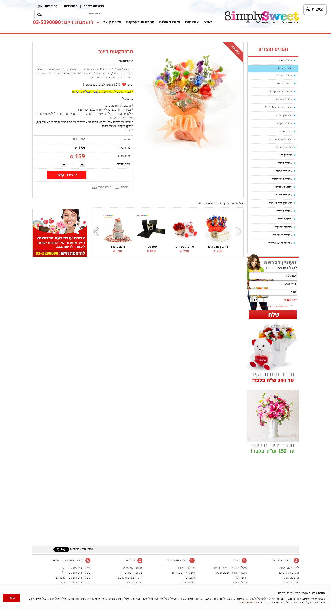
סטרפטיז (151, 246)
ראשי (208, 22)
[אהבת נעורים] (184, 228)
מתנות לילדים (284, 211)
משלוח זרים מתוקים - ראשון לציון (72, 577)
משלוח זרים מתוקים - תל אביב (73, 568)
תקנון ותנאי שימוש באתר (128, 577)
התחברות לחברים (289, 572)
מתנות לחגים (284, 163)
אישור (11, 598)
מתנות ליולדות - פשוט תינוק (231, 572)
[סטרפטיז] (151, 228)
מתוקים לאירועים (282, 235)
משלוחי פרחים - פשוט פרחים (230, 568)
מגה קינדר (117, 246)
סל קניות (51, 6)
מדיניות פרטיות (134, 582)
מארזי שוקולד (284, 123)
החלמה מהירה (283, 187)
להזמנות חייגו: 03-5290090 (63, 22)
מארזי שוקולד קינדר (280, 91)
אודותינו (192, 22)
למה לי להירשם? (289, 568)
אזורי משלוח (169, 22)
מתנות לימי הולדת (282, 179)
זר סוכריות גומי (283, 147)
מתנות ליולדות (284, 75)
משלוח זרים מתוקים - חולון (75, 572)
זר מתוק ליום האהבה (280, 203)
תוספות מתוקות (283, 227)
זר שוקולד (286, 155)
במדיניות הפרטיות (249, 602)
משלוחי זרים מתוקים (183, 572)
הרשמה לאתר (94, 6)
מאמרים (190, 577)
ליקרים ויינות (285, 219)
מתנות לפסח (285, 60)
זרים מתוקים (285, 68)
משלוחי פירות (284, 99)
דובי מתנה (286, 131)
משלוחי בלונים (283, 195)
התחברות (71, 6)
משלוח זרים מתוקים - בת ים (75, 582)
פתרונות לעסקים (140, 22)
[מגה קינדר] (117, 228)
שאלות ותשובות (186, 568)
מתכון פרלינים (218, 246)
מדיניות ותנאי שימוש (280, 243)
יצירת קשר (112, 22)
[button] (315, 10)
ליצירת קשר (67, 175)
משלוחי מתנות (284, 171)
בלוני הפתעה (284, 83)
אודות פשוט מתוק (132, 568)
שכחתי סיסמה (291, 582)
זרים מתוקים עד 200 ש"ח (277, 107)
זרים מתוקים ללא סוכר (279, 139)
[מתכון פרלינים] (218, 228)
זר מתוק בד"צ (284, 115)
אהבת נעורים (184, 246)
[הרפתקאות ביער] (189, 98)
